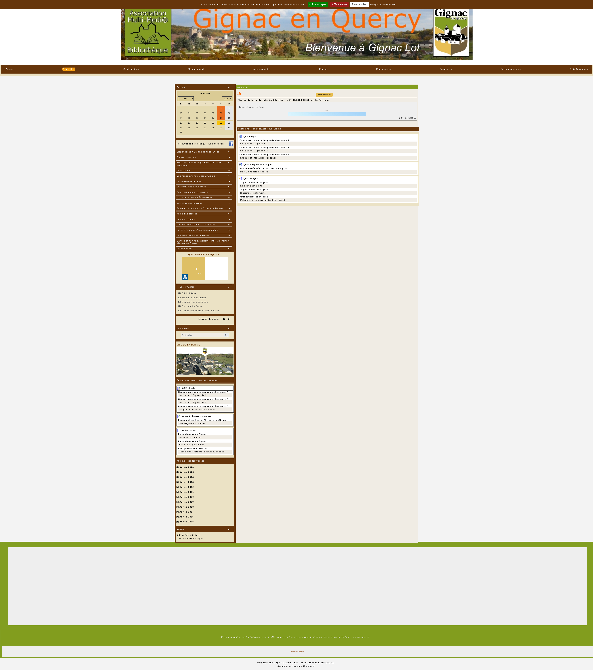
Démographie (203, 170)
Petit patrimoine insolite (192, 448)
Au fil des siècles (203, 213)
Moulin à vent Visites (194, 297)
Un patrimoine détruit (203, 181)
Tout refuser (340, 4)
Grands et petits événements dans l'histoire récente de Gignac (203, 242)
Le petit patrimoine (190, 437)
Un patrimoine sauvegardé (203, 186)
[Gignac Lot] (297, 32)
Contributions (203, 248)
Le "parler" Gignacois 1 (192, 395)
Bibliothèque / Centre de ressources (203, 152)
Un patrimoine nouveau (203, 203)
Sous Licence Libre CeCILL (318, 662)
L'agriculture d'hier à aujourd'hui (203, 224)
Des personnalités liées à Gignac (203, 176)
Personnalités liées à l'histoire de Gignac (202, 420)
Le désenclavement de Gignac (203, 235)
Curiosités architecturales (203, 192)
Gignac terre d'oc (203, 157)
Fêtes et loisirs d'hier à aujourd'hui (203, 230)
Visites (203, 529)
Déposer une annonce (195, 302)
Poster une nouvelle (324, 94)
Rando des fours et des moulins (200, 310)
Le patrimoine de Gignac (192, 434)
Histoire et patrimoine (192, 444)
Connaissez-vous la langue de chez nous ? (203, 392)
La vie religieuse (203, 219)
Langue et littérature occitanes (197, 409)
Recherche (203, 328)
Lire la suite (406, 118)
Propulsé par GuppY (270, 662)
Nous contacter (203, 287)
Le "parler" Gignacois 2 (192, 402)
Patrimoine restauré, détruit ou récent (201, 451)
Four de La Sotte (192, 306)
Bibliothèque (189, 293)
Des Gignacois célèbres (193, 423)
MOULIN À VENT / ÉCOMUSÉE (203, 197)
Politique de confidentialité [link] (382, 4)
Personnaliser (359, 4)
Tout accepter (318, 4)
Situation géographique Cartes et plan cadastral (203, 163)
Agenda (203, 87)
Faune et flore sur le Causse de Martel (203, 208)
